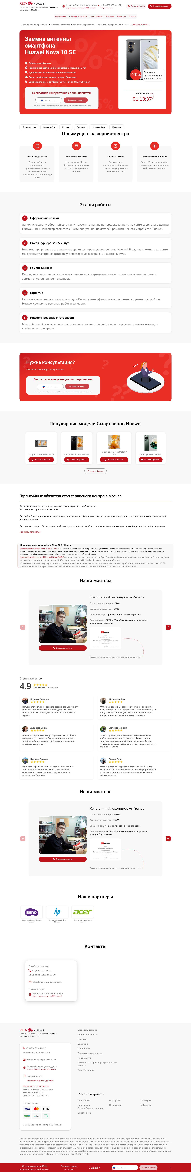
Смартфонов (84, 1100)
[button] (168, 627)
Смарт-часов (84, 1112)
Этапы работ (49, 127)
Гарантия (81, 127)
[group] (31, 914)
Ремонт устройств (79, 16)
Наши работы (99, 127)
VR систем (146, 1105)
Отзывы (132, 16)
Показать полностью (30, 531)
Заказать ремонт (42, 459)
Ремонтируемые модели (90, 1053)
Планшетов (115, 1105)
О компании (60, 16)
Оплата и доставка (87, 1034)
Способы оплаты (86, 1070)
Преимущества (29, 127)
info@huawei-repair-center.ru (47, 982)
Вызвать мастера (64, 648)
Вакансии (110, 16)
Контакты (121, 16)
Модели (65, 127)
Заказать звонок (160, 6)
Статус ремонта (138, 6)
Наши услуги (84, 1057)
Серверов (146, 1100)
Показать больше (95, 471)
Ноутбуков (114, 1100)
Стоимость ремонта (87, 1029)
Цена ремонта (96, 16)
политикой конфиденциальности (80, 105)
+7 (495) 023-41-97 (111, 5)
